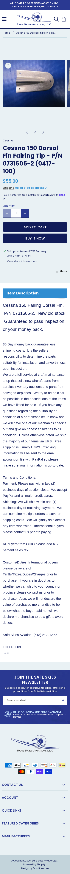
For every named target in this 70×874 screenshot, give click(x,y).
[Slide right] (43, 132)
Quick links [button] (11, 810)
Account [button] (10, 797)
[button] (4, 19)
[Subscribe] (63, 700)
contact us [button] (12, 784)
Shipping (8, 188)
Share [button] (63, 271)
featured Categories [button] (20, 823)
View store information (22, 261)
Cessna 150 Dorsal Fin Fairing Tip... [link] (36, 33)
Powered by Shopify (34, 864)
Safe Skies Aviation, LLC (45, 860)
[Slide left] (27, 132)
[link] (35, 714)
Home (6, 33)
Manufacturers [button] (16, 836)
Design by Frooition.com (35, 868)
